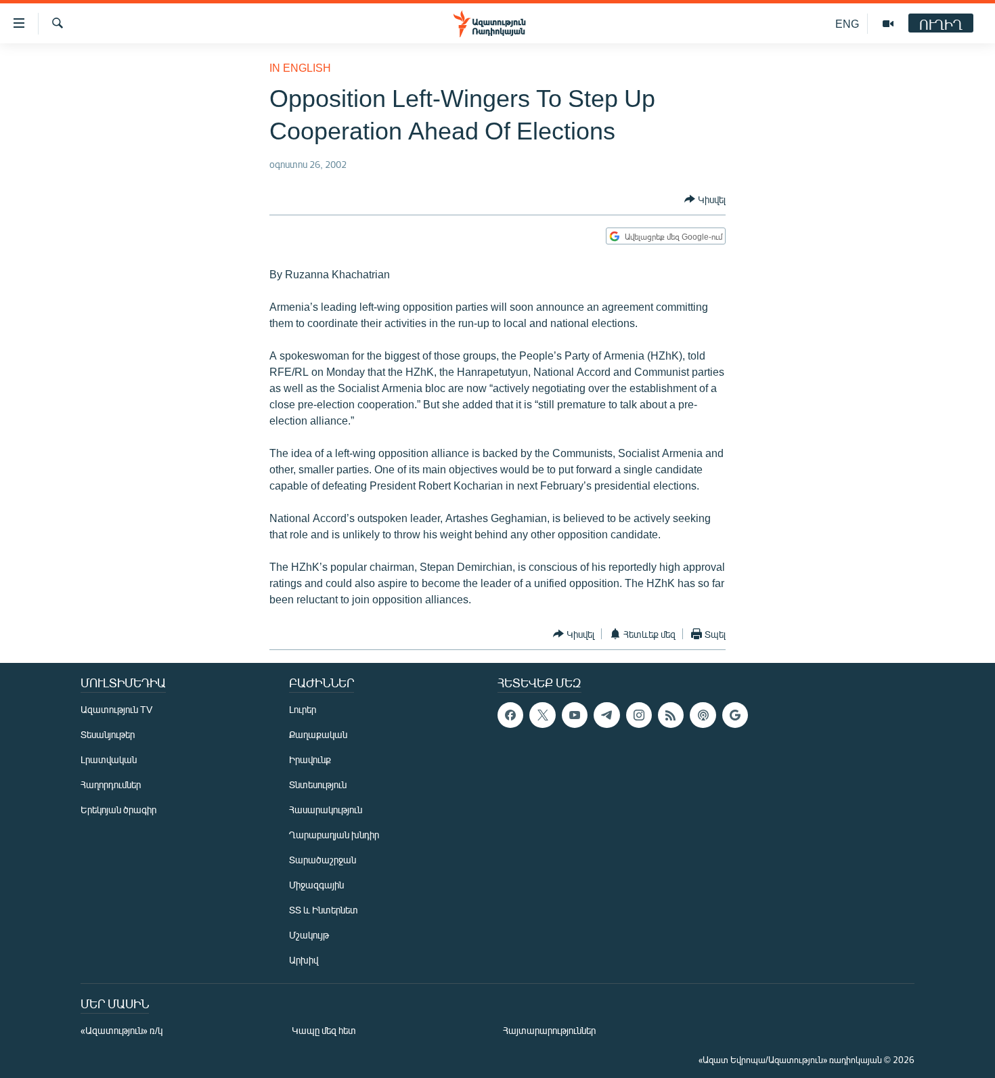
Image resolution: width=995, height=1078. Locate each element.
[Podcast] (702, 715)
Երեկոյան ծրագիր (118, 809)
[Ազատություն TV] (888, 24)
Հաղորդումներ (111, 784)
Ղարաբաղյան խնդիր (334, 834)
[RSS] (671, 715)
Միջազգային (316, 884)
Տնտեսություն (318, 784)
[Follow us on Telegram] (606, 715)
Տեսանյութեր (108, 734)
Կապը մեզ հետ (324, 1030)
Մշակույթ (309, 935)
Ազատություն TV (116, 709)
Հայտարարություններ (549, 1030)
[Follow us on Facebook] (510, 715)
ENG (847, 23)
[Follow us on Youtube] (575, 715)
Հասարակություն (325, 809)
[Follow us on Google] (735, 715)
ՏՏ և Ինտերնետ (323, 909)
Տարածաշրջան (322, 859)
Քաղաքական (318, 734)
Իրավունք (310, 759)
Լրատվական (109, 759)
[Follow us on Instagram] (639, 715)
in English (300, 67)
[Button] (705, 199)
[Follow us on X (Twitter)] (542, 715)
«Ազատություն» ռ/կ (121, 1030)
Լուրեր (302, 709)
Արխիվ (303, 960)
